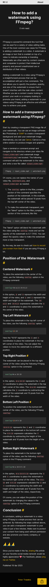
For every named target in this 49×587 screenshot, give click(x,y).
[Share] (42, 581)
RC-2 (5, 2)
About (40, 2)
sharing (32, 551)
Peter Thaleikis (24, 580)
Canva (28, 140)
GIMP (21, 133)
